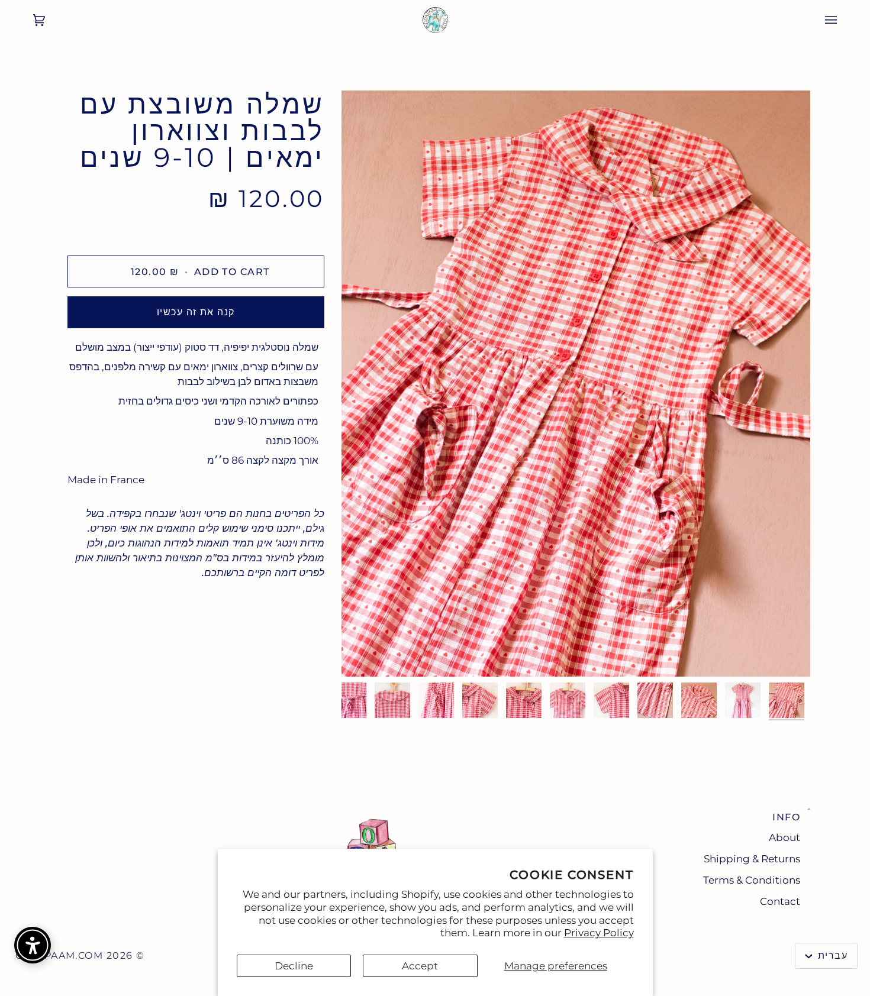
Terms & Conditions (751, 880)
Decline (294, 966)
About (784, 837)
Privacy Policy (599, 933)
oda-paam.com (59, 955)
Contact (780, 901)
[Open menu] (843, 20)
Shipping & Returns (752, 859)
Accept (420, 966)
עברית (831, 955)
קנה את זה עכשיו (196, 312)
